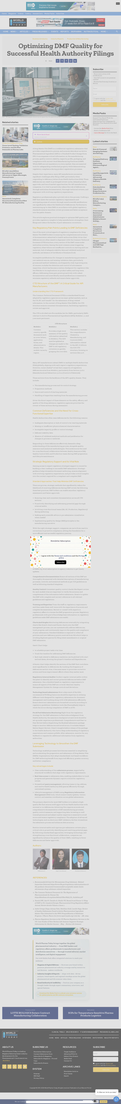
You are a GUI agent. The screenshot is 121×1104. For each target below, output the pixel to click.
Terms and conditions (63, 556)
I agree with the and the (63, 557)
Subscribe (60, 562)
